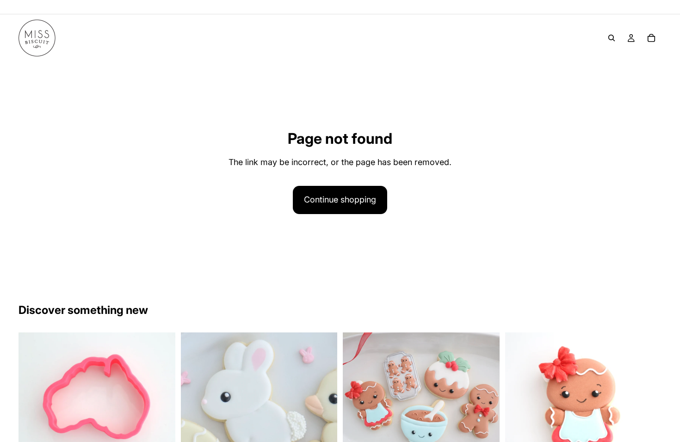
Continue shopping (340, 199)
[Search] (611, 38)
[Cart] (651, 38)
